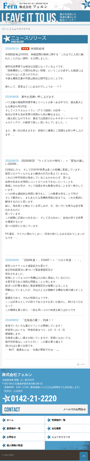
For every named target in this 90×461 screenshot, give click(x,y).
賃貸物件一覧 (14, 428)
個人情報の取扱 (15, 445)
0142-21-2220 (34, 398)
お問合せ (11, 437)
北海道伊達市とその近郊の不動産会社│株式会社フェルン (25, 6)
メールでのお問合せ (74, 409)
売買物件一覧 (59, 420)
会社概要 (56, 428)
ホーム (5, 29)
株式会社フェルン (17, 374)
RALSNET (9, 455)
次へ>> (81, 364)
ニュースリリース (61, 437)
